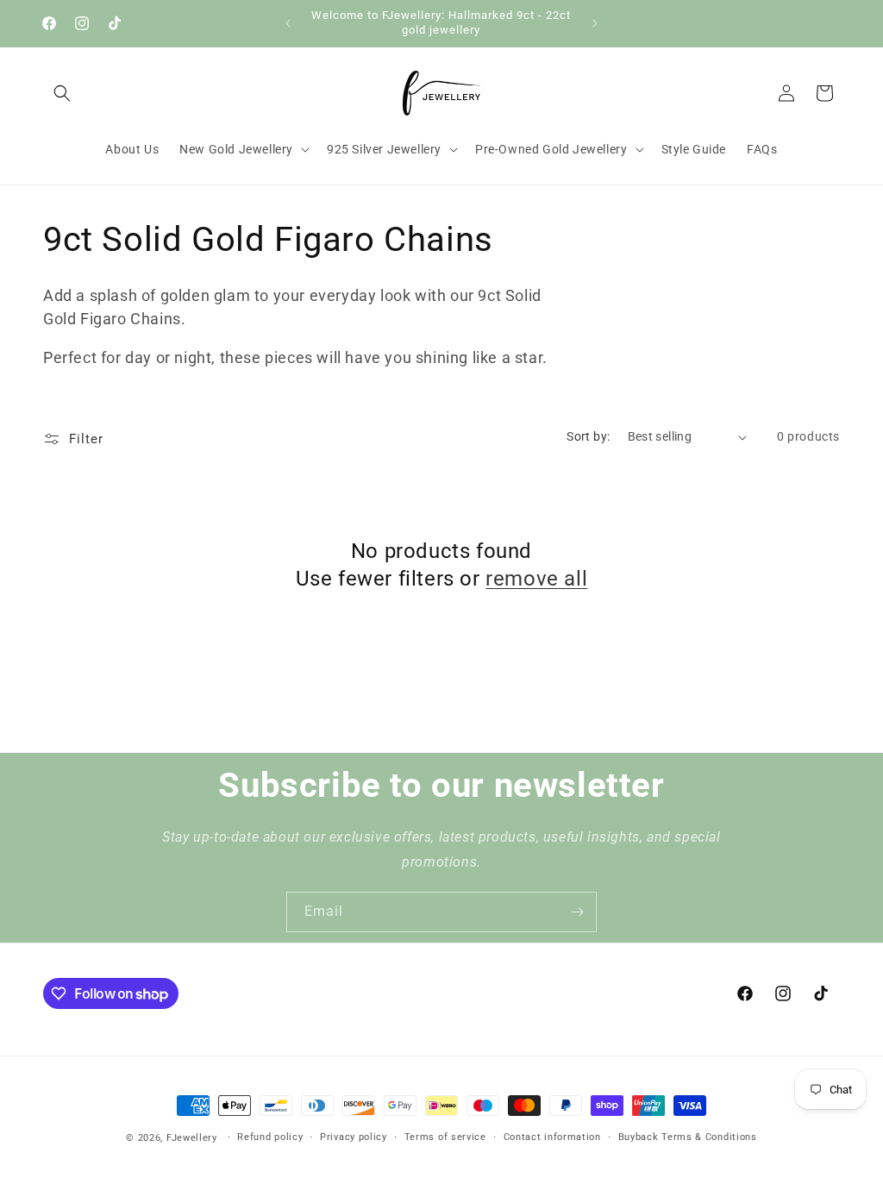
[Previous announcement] (288, 23)
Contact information (552, 1137)
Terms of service (445, 1137)
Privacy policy (353, 1137)
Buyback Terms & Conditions (687, 1137)
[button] (62, 93)
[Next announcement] (595, 23)
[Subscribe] (577, 912)
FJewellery (191, 1138)
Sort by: (588, 436)
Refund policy (270, 1137)
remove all (536, 579)
